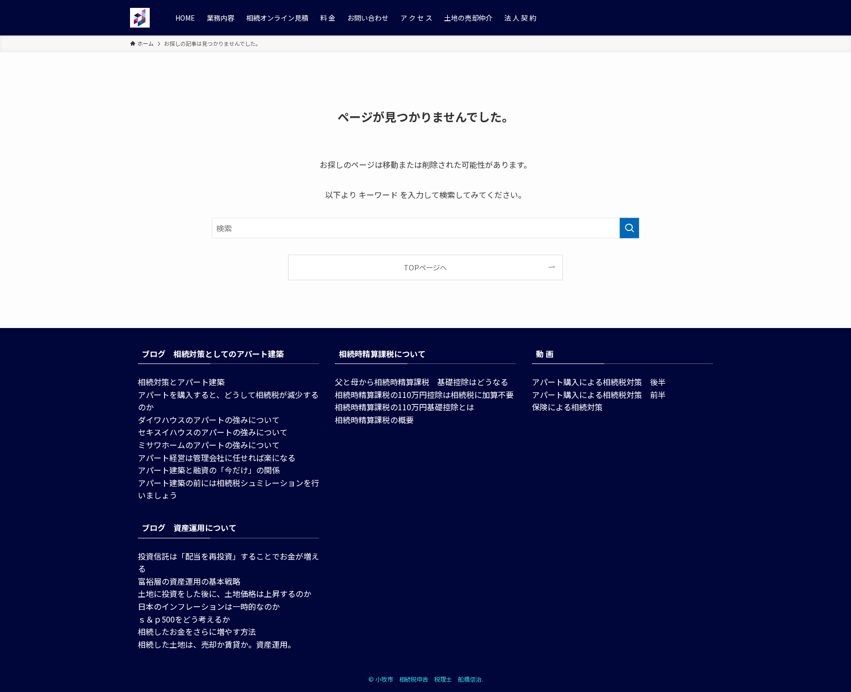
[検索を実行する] (629, 228)
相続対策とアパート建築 (181, 382)
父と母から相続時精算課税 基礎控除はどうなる (421, 382)
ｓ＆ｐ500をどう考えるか (184, 619)
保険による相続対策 (567, 407)
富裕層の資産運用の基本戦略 (189, 581)
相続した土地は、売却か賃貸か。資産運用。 (216, 644)
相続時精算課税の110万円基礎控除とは (404, 407)
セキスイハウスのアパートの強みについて (213, 432)
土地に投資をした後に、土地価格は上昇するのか (224, 593)
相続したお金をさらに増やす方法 (197, 631)
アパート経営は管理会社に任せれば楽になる (216, 457)
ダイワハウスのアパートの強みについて (209, 420)
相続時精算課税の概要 (374, 420)
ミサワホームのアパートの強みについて (209, 445)
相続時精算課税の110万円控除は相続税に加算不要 (424, 394)
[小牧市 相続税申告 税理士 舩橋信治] (140, 18)
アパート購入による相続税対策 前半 (599, 394)
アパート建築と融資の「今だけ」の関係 (209, 470)
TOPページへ (425, 267)
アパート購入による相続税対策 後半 (599, 382)
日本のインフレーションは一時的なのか (209, 606)
